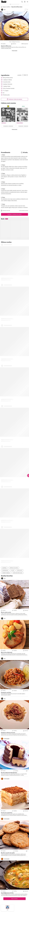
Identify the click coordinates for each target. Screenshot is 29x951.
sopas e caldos (14, 567)
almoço (4, 567)
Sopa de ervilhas (17, 572)
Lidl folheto (4, 123)
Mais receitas (14, 898)
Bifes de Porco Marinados (6, 652)
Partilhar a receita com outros (14, 214)
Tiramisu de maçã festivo (6, 812)
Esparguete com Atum (6, 692)
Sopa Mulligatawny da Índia (7, 892)
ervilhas (19, 570)
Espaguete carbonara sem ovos (8, 732)
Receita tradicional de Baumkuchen (9, 772)
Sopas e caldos (6, 6)
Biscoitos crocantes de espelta (8, 852)
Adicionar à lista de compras (15, 99)
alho (12, 570)
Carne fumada (6, 572)
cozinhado (5, 570)
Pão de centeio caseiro (6, 612)
